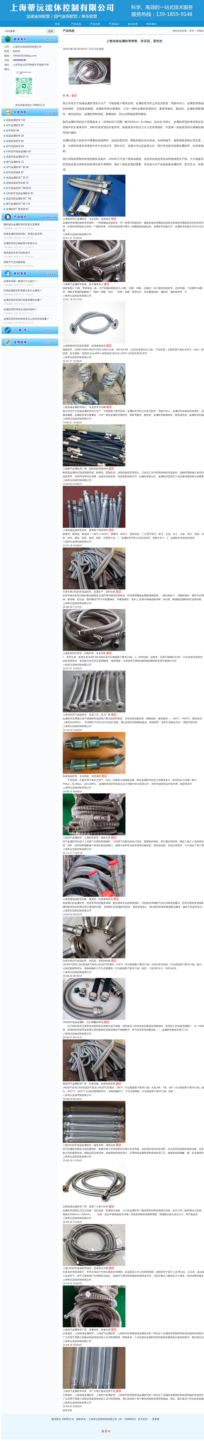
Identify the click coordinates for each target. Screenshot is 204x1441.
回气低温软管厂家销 (17, 188)
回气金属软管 (13, 125)
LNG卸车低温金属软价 (18, 193)
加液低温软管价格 (15, 182)
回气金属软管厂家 (15, 167)
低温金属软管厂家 (15, 177)
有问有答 (133, 24)
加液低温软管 (13, 141)
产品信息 (76, 24)
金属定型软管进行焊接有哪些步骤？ (23, 300)
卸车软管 (11, 130)
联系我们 (152, 24)
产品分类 (95, 24)
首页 (57, 24)
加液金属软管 (13, 120)
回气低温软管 (13, 146)
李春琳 (155, 1419)
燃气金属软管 (13, 161)
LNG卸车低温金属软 (17, 151)
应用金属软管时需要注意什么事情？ (23, 290)
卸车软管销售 (13, 172)
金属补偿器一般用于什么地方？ (20, 281)
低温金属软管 (13, 135)
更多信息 (67, 1410)
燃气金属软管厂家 (15, 203)
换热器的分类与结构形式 (17, 252)
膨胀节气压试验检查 (14, 262)
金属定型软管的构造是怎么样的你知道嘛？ (26, 318)
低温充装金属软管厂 (17, 198)
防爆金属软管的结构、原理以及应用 (23, 233)
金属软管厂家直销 (15, 209)
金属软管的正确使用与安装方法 (20, 243)
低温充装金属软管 (15, 156)
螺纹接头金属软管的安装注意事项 (22, 224)
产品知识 (114, 24)
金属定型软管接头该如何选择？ (20, 309)
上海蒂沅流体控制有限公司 (77, 234)
